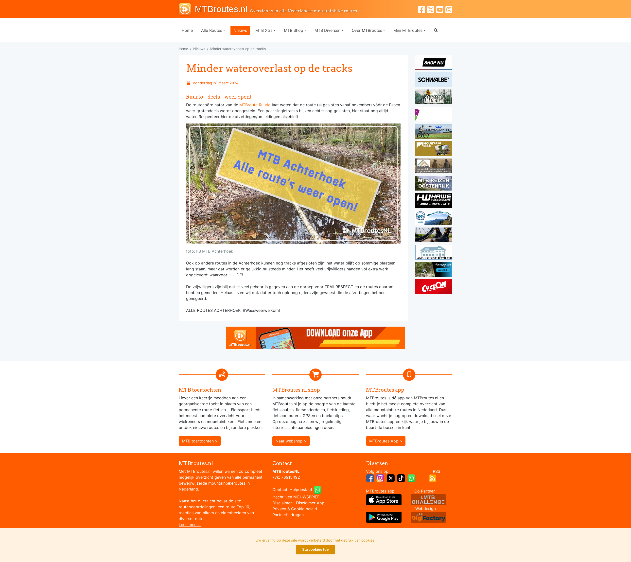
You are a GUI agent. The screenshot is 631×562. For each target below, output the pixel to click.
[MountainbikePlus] (433, 149)
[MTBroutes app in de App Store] (384, 499)
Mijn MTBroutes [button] (407, 30)
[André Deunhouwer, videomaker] (428, 499)
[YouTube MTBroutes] (440, 9)
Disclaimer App (310, 502)
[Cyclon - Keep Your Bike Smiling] (433, 287)
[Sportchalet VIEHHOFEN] (433, 183)
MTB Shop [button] (293, 30)
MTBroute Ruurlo (255, 104)
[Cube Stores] (433, 63)
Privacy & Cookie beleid (294, 508)
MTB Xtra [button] (264, 30)
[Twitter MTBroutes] (431, 9)
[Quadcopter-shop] (433, 132)
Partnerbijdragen (288, 514)
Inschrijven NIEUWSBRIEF (295, 496)
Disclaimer (282, 502)
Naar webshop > (291, 441)
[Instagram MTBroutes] (448, 9)
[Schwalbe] (433, 80)
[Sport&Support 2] (433, 166)
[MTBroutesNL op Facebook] (370, 477)
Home (187, 30)
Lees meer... (190, 524)
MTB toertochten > (200, 441)
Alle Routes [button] (211, 30)
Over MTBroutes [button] (367, 30)
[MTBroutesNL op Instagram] (380, 477)
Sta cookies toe (315, 549)
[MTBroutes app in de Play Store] (384, 516)
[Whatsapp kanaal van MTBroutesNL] (411, 477)
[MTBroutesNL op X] (391, 477)
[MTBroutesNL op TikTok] (401, 477)
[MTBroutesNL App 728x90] (315, 337)
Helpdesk (298, 489)
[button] (436, 30)
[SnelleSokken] (433, 235)
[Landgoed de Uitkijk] (433, 252)
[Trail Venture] (433, 218)
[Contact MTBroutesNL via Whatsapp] (317, 489)
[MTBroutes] (187, 9)
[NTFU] (433, 270)
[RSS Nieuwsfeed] (432, 477)
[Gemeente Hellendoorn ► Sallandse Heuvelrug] (433, 114)
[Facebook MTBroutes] (422, 9)
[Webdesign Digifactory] (428, 516)
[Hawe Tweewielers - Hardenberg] (433, 201)
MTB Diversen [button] (327, 30)
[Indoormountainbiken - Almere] (433, 97)
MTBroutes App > (385, 441)
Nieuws (240, 30)
